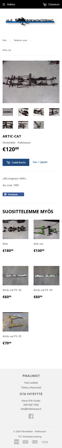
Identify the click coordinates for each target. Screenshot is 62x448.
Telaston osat (20, 40)
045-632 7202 (31, 404)
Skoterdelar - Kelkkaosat (33, 431)
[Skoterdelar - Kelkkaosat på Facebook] (31, 417)
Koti (5, 40)
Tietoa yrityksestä (31, 387)
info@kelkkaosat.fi (31, 408)
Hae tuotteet (31, 382)
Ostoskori (53, 4)
